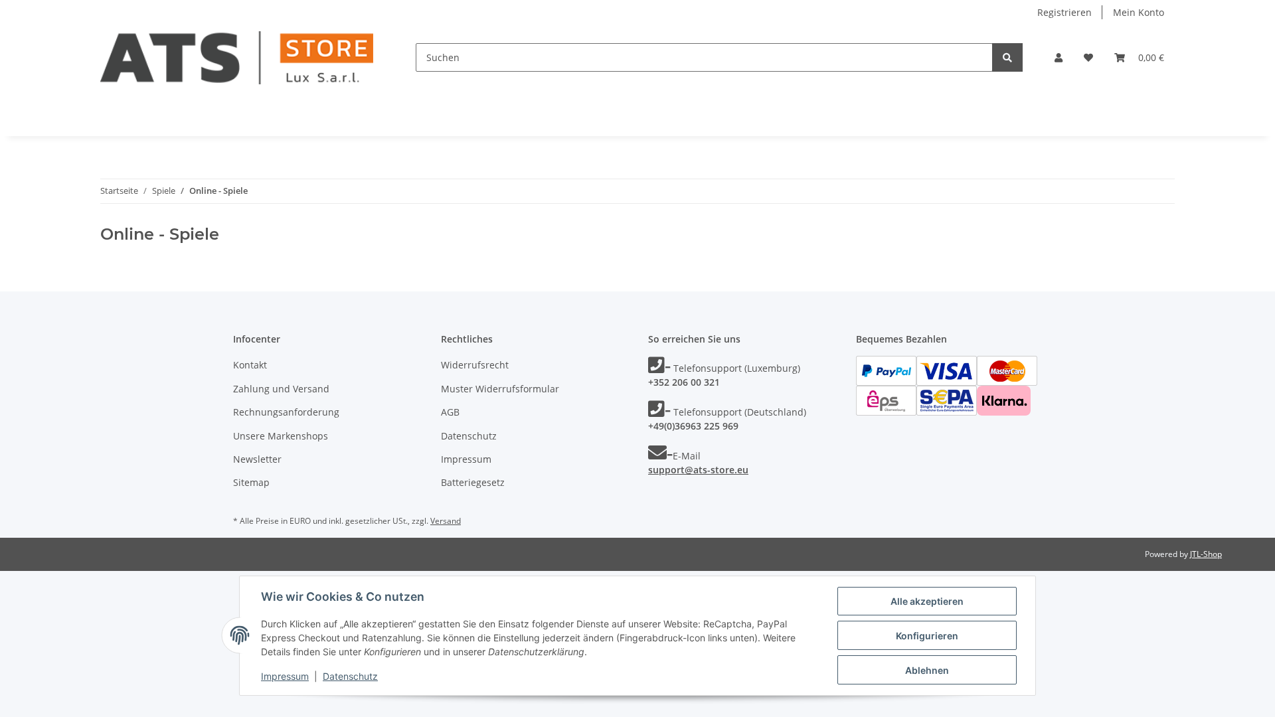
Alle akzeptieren (927, 601)
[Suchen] (1007, 57)
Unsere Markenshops (280, 436)
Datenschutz (469, 436)
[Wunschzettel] (1088, 57)
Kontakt (250, 364)
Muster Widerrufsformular (500, 388)
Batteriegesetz (473, 482)
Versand (445, 520)
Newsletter (257, 459)
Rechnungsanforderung (286, 412)
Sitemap (251, 482)
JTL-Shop (1206, 554)
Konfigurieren (927, 635)
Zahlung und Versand (281, 388)
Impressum (466, 459)
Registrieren (1064, 12)
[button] (1058, 57)
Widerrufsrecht (475, 364)
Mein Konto (1138, 12)
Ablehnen (927, 670)
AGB (450, 412)
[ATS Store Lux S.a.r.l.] (236, 57)
